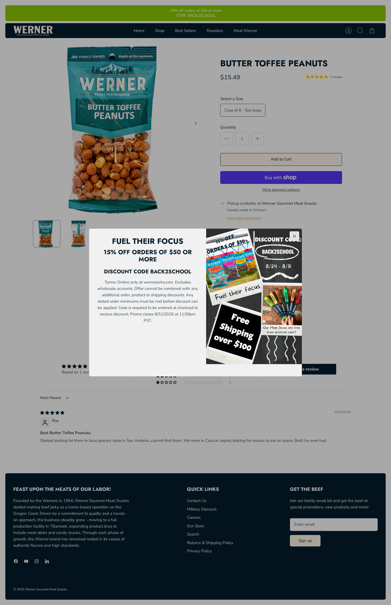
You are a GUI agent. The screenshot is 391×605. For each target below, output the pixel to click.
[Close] (294, 236)
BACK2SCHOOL (170, 271)
